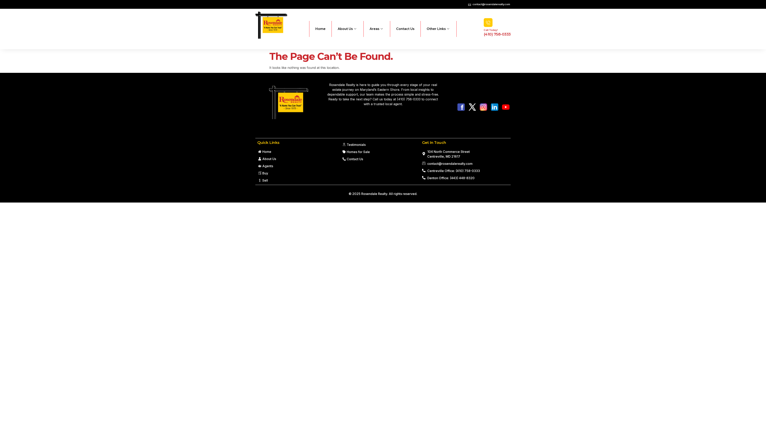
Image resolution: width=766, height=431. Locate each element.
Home (320, 29)
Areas (374, 29)
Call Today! (491, 30)
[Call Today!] (488, 22)
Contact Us (405, 29)
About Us (345, 29)
